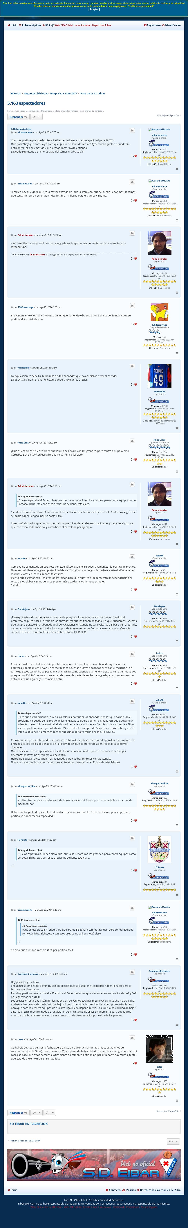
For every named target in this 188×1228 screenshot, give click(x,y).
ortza (159, 1067)
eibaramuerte (159, 135)
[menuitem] (12, 25)
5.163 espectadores (26, 103)
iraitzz (159, 653)
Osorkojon (159, 606)
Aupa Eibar (159, 440)
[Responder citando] (132, 130)
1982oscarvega (159, 325)
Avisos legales (149, 1207)
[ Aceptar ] (94, 9)
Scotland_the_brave (159, 971)
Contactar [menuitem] (115, 1190)
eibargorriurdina (159, 783)
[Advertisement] (94, 57)
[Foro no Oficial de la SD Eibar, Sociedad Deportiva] (93, 1165)
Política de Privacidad (126, 1207)
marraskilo (159, 391)
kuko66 (159, 555)
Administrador (159, 258)
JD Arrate (159, 867)
